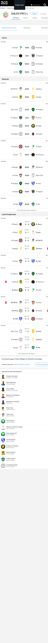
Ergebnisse (19, 5)
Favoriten (36, 5)
